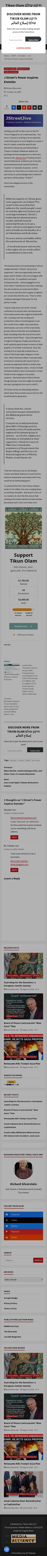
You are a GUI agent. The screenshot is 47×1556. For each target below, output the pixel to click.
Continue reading (23, 47)
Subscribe (33, 40)
